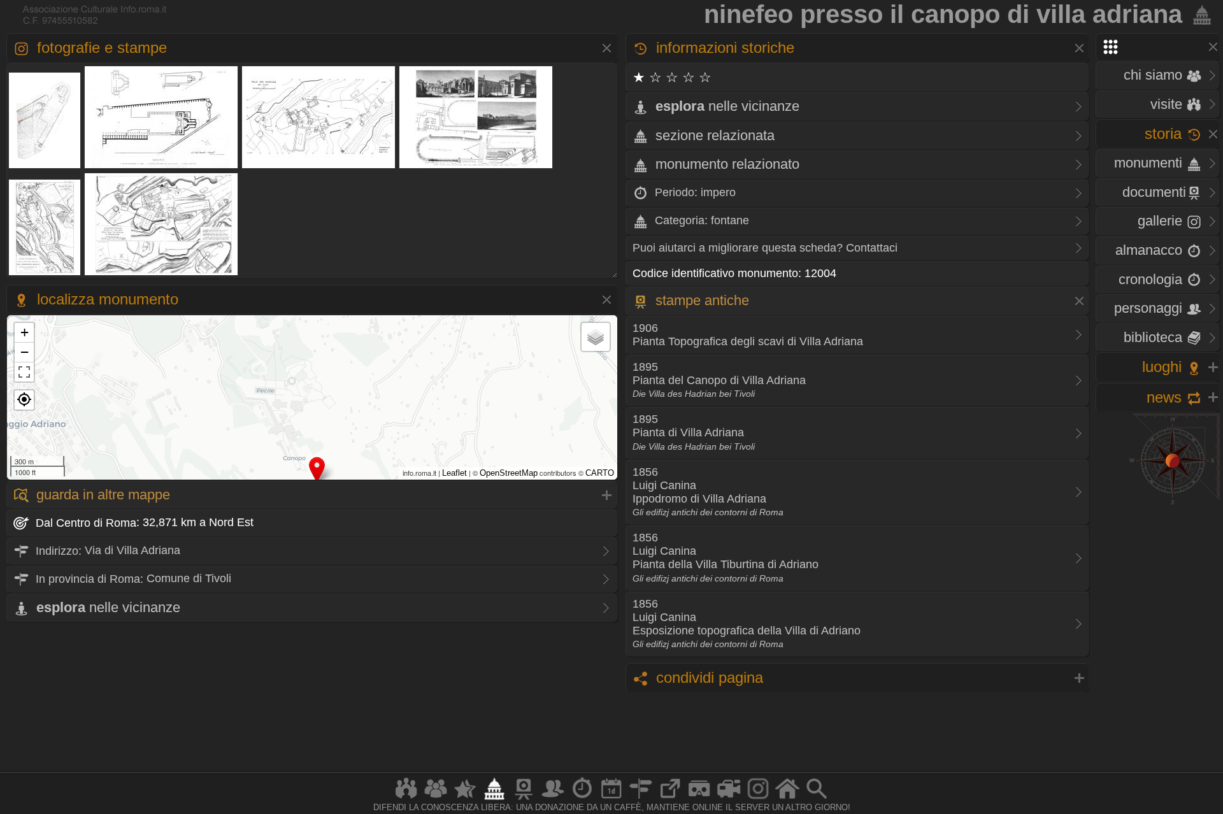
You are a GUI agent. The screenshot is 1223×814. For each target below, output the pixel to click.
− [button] (24, 352)
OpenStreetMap (509, 473)
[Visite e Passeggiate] (406, 799)
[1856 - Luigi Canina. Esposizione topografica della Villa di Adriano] (161, 274)
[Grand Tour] (465, 799)
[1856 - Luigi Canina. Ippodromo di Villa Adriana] (476, 167)
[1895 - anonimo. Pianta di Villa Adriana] (318, 167)
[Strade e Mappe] (640, 799)
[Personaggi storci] (553, 799)
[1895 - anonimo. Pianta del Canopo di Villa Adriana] (161, 167)
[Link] (670, 799)
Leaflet (454, 473)
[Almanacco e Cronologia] (582, 799)
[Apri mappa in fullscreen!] (24, 372)
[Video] (728, 799)
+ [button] (24, 332)
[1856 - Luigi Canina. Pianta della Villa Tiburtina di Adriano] (45, 274)
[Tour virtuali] (699, 799)
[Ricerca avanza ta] (816, 799)
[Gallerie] (758, 799)
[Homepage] (787, 799)
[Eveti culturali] (611, 799)
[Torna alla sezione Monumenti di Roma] (1199, 14)
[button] (24, 400)
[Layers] (596, 337)
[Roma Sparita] (523, 799)
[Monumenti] (494, 799)
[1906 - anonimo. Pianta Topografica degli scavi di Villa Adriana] (45, 167)
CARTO (599, 473)
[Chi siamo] (435, 799)
